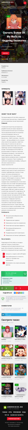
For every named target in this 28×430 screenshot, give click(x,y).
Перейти (3, 82)
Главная (4, 412)
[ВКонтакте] (15, 293)
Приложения (17, 412)
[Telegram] (23, 293)
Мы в (8, 314)
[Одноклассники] (17, 293)
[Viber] (19, 293)
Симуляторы (11, 49)
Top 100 (7, 415)
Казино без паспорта (16, 415)
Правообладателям (14, 418)
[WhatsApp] (21, 293)
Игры (10, 412)
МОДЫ (24, 412)
